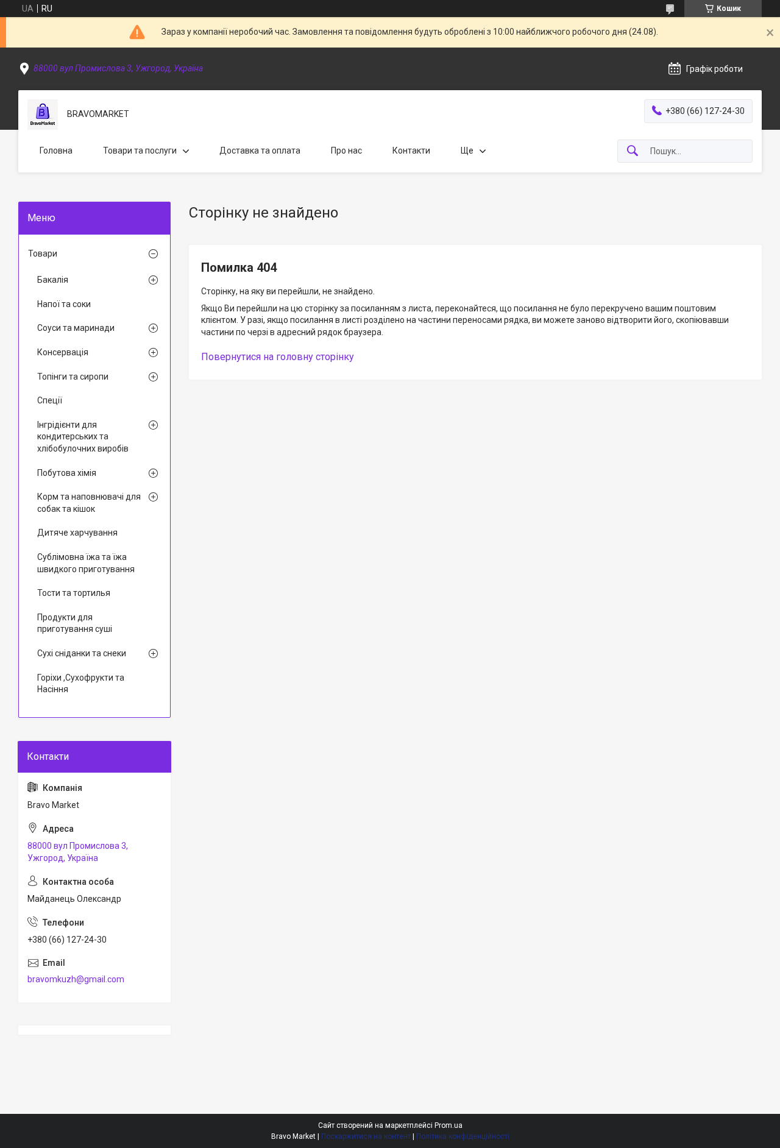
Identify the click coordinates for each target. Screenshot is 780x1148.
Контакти (411, 150)
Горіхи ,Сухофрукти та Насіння (80, 684)
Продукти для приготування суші (74, 623)
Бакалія (52, 280)
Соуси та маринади (76, 328)
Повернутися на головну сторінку (277, 357)
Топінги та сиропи (72, 376)
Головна (56, 150)
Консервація (62, 352)
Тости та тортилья (73, 593)
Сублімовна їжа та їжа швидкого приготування (86, 563)
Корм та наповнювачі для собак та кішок (89, 503)
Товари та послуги (140, 150)
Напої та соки (64, 304)
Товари (42, 253)
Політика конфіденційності (462, 1136)
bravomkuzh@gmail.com (75, 979)
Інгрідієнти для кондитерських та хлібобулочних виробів (83, 436)
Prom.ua (448, 1125)
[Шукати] (632, 151)
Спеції (49, 400)
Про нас (346, 150)
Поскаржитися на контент (366, 1136)
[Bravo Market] (42, 114)
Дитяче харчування (77, 532)
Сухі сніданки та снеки (81, 653)
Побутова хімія (66, 473)
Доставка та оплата (259, 150)
